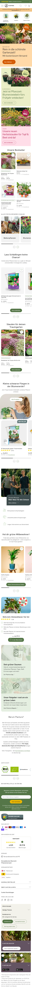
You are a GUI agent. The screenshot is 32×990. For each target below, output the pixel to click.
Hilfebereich (7, 921)
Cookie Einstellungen (7, 892)
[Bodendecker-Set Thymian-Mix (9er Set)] (8, 161)
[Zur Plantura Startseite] (9, 6)
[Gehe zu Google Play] (9, 970)
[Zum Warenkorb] (29, 6)
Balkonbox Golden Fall (22, 171)
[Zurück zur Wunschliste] (25, 6)
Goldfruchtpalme (5, 574)
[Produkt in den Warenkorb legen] (24, 444)
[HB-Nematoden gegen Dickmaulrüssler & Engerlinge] (12, 280)
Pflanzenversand (6, 863)
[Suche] (20, 6)
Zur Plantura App (9, 674)
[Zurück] (14, 247)
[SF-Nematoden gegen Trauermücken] (14, 433)
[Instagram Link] (8, 900)
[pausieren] (30, 2)
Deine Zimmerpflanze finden (16, 584)
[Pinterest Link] (5, 900)
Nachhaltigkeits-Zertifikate (22, 750)
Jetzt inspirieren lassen (10, 948)
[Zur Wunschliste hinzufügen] (13, 155)
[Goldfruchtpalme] (12, 559)
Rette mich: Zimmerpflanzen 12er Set (23, 201)
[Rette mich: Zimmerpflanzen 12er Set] (24, 190)
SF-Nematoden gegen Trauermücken (11, 448)
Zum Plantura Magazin (10, 708)
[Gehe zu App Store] (23, 970)
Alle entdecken (16, 310)
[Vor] (17, 247)
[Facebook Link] (2, 900)
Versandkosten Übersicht (8, 861)
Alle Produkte (15, 399)
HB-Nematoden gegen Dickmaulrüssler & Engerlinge (11, 296)
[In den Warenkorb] (21, 353)
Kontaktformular (20, 921)
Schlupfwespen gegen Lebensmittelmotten (6, 203)
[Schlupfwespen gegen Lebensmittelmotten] (8, 190)
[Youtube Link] (11, 900)
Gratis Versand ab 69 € (8, 1)
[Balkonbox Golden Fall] (24, 161)
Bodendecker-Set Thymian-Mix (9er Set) (7, 174)
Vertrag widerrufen (9, 926)
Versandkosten (11, 179)
